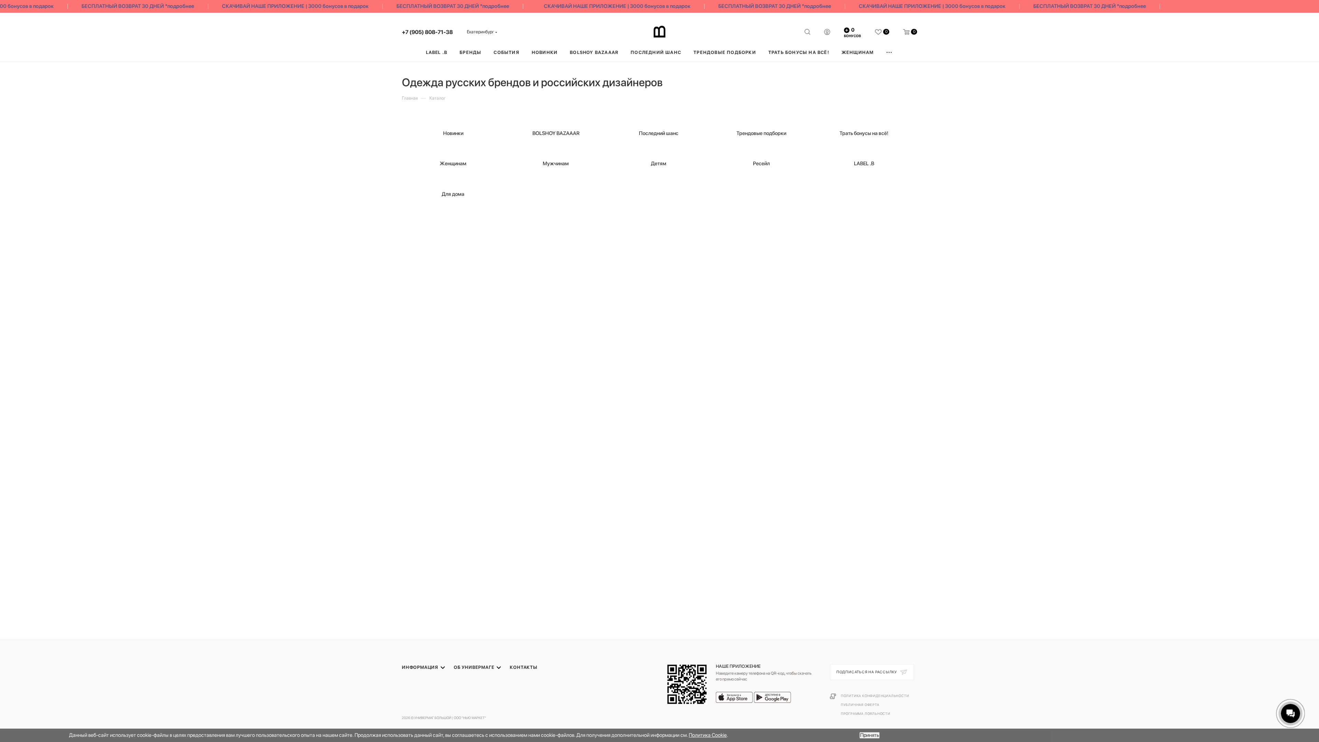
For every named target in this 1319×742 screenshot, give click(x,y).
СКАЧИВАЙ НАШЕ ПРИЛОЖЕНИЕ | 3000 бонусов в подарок (281, 6)
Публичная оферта (860, 704)
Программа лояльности (865, 713)
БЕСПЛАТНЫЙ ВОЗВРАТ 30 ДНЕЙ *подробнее (124, 6)
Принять (869, 735)
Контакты (523, 667)
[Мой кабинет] (827, 33)
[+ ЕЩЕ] (889, 52)
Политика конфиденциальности (875, 696)
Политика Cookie (708, 735)
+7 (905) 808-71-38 (427, 32)
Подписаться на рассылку (867, 672)
